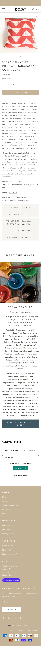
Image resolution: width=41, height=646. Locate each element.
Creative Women (9, 546)
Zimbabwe (13, 192)
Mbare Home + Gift (9, 554)
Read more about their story (20, 423)
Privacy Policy (7, 533)
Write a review (20, 468)
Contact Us (6, 509)
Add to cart (20, 93)
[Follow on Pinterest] (15, 618)
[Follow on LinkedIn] (21, 618)
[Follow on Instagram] (9, 618)
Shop (4, 497)
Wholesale (6, 501)
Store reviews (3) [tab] (29, 450)
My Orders (6, 529)
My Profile (6, 525)
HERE (25, 184)
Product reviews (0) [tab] (11, 450)
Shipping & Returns (10, 505)
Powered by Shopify (28, 630)
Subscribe (11, 610)
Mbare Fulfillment (9, 550)
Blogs (4, 513)
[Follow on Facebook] (3, 618)
